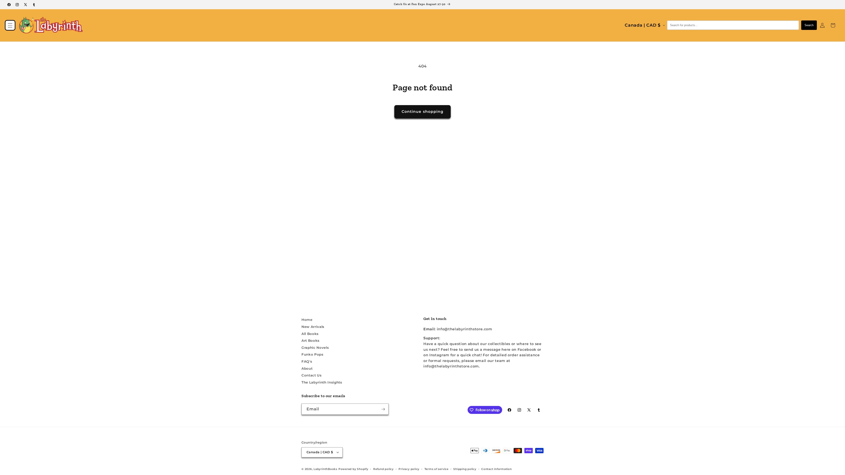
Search (809, 25)
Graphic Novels (315, 347)
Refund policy (383, 469)
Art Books (310, 340)
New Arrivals (312, 327)
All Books (310, 334)
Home (306, 320)
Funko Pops (312, 354)
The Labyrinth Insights (321, 382)
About (306, 368)
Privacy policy (409, 469)
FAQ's (306, 361)
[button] (10, 25)
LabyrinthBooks (325, 469)
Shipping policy (464, 469)
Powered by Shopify (353, 469)
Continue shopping (423, 111)
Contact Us (311, 375)
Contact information (496, 469)
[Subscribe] (383, 409)
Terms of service (436, 469)
